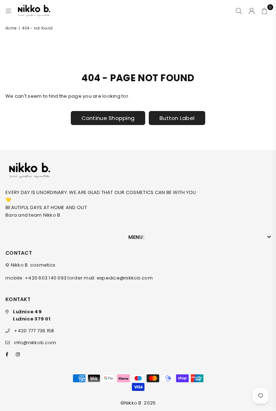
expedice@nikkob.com (125, 277)
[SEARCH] (239, 10)
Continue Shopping (108, 118)
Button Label (177, 118)
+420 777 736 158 (34, 330)
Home (11, 28)
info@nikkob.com (35, 342)
